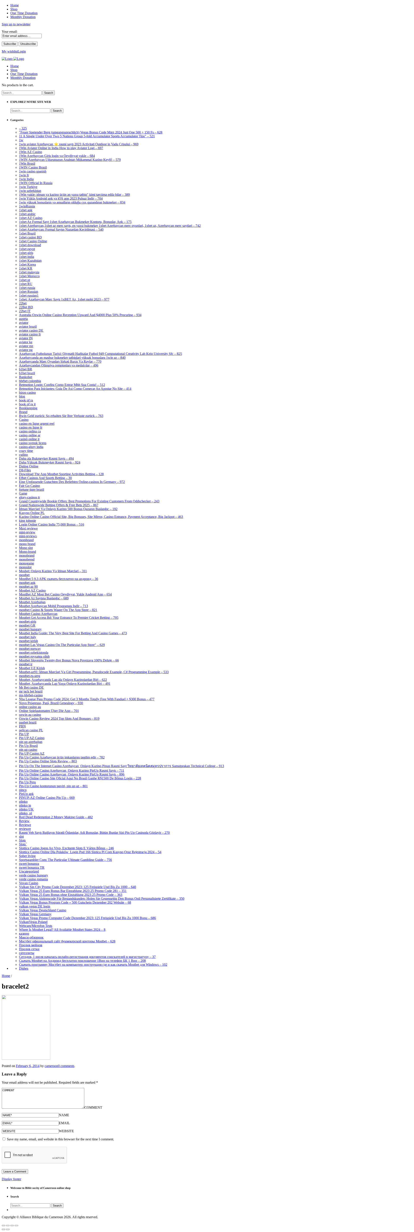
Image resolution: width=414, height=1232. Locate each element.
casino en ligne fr (30, 427)
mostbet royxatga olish (34, 656)
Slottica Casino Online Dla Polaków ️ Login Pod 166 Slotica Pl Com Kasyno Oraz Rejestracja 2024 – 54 (90, 852)
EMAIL (64, 1123)
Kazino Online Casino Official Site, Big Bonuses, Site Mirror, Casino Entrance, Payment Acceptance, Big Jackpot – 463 (101, 517)
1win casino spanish (32, 171)
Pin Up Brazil (28, 746)
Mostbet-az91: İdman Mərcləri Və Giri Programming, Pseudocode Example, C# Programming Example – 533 (94, 672)
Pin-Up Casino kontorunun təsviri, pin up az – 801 (53, 786)
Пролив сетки (29, 949)
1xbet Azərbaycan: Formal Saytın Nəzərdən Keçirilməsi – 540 (61, 229)
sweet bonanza (29, 863)
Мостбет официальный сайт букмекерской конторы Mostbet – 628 (67, 941)
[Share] (7, 1225)
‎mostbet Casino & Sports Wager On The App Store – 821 (58, 610)
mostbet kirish (28, 641)
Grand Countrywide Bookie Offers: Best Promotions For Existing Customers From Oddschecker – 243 (89, 501)
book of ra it (27, 404)
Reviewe (25, 825)
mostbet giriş (27, 621)
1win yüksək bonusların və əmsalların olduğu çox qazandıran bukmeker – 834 (72, 202)
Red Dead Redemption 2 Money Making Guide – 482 (56, 817)
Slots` (23, 844)
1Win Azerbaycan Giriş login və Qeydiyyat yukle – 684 (57, 156)
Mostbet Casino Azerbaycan (38, 614)
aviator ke (25, 342)
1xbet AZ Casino (30, 218)
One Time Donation (24, 74)
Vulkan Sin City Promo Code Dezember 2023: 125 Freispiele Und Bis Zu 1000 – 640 (77, 887)
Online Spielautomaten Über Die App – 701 (49, 711)
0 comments (66, 1066)
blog (22, 396)
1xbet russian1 (29, 295)
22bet (23, 303)
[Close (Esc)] (3, 1225)
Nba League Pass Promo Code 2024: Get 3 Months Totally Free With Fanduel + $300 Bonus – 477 (86, 699)
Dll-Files (25, 470)
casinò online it (29, 439)
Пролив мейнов (30, 945)
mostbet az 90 (28, 586)
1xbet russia (27, 288)
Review (24, 821)
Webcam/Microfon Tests (35, 926)
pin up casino (28, 749)
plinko (23, 801)
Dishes (23, 968)
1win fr (24, 175)
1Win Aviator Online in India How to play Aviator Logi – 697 (61, 148)
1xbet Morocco (29, 276)
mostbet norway (30, 648)
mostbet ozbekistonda (33, 652)
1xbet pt (24, 280)
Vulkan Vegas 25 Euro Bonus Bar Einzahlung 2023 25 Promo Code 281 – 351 (73, 891)
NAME (64, 1115)
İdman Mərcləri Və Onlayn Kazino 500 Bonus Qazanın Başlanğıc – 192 (68, 509)
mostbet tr (25, 664)
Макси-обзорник (31, 937)
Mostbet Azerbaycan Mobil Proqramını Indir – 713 (53, 606)
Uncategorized (29, 871)
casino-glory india (31, 447)
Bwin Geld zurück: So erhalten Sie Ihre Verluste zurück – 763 (61, 416)
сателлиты (26, 953)
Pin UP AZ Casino (31, 738)
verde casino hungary (33, 875)
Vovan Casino (28, 883)
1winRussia (27, 206)
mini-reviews (28, 536)
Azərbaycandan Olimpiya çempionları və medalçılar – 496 (58, 365)
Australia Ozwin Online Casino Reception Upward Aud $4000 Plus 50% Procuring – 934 (80, 315)
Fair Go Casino (29, 485)
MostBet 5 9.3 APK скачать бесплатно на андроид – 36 (58, 579)
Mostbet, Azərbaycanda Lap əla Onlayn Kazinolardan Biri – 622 (63, 680)
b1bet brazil (27, 373)
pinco (23, 790)
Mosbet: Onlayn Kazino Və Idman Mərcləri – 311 (53, 571)
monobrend (26, 559)
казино (24, 933)
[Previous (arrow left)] (3, 1229)
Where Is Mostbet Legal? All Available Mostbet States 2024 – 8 (62, 929)
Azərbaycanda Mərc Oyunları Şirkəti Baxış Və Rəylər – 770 (60, 361)
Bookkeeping (28, 408)
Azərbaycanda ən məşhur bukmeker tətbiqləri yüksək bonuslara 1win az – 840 (72, 357)
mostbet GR (27, 625)
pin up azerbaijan (30, 742)
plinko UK (26, 809)
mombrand (26, 540)
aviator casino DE (31, 330)
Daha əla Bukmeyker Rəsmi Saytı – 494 (46, 458)
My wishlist (10, 51)
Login (22, 51)
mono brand (27, 544)
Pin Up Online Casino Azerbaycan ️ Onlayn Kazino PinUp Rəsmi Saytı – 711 (71, 770)
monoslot (25, 567)
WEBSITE (66, 1131)
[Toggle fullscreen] (12, 1225)
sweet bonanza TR (31, 867)
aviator (23, 322)
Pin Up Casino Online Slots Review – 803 (48, 761)
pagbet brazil (27, 722)
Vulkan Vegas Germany (35, 914)
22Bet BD (26, 307)
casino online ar (29, 435)
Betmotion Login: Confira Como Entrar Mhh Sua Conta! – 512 (62, 385)
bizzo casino (27, 392)
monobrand (26, 555)
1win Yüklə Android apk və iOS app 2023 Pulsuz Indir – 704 (61, 198)
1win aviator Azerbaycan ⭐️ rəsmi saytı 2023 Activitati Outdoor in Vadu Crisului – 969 (78, 144)
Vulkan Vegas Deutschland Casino (42, 910)
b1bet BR (25, 369)
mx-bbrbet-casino (31, 695)
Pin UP (24, 734)
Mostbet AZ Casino (32, 590)
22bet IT (25, 311)
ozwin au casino (30, 714)
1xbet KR (25, 268)
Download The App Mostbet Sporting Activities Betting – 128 (61, 474)
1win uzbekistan (30, 191)
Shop (13, 70)
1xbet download (30, 245)
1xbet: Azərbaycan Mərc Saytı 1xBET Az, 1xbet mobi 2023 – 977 (64, 299)
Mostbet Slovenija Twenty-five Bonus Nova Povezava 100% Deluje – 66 (69, 660)
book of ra (26, 400)
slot (21, 836)
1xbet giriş (26, 253)
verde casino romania (33, 879)
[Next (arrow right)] (7, 1229)
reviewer (25, 829)
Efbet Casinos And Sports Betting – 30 (45, 478)
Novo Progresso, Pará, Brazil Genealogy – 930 (51, 703)
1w (21, 140)
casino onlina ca (30, 431)
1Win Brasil (27, 163)
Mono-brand (27, 551)
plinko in (25, 805)
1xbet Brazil (27, 233)
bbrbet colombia (30, 381)
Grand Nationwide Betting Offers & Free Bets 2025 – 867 (58, 505)
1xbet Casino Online (33, 241)
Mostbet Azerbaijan (32, 602)
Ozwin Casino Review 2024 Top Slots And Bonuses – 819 (59, 718)
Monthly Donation (23, 78)
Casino (23, 420)
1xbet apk (25, 210)
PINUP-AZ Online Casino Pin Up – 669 (47, 797)
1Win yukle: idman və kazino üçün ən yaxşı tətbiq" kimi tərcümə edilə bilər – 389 (74, 194)
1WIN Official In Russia (35, 183)
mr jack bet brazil (30, 691)
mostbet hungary (30, 629)
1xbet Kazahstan (30, 260)
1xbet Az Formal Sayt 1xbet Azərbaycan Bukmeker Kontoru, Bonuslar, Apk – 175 (75, 222)
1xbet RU (25, 284)
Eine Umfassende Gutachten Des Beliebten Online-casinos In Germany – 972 (72, 482)
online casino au (30, 707)
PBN (22, 726)
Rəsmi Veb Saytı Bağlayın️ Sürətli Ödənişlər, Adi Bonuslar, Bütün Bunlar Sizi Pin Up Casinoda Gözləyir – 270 (94, 832)
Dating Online (28, 466)
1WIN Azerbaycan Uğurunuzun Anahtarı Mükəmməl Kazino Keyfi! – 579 (70, 159)
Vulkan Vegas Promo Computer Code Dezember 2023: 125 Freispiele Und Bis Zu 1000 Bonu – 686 (87, 918)
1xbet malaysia (29, 272)
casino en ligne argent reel (36, 423)
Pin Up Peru (27, 782)
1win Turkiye (28, 187)
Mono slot (26, 548)
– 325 (23, 128)
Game (23, 493)
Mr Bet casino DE (31, 687)
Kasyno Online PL (32, 513)
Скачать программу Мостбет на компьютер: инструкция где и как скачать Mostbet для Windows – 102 (93, 964)
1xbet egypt (27, 249)
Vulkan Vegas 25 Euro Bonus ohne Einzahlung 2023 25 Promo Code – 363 (70, 895)
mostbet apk (27, 583)
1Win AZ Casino (30, 152)
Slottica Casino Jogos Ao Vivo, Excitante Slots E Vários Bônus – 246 (66, 848)
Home (14, 66)
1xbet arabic (27, 214)
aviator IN (26, 338)
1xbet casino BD (30, 237)
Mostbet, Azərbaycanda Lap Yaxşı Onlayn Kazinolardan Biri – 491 (64, 683)
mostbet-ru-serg (29, 676)
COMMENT (93, 1107)
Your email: (9, 31)
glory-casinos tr (29, 497)
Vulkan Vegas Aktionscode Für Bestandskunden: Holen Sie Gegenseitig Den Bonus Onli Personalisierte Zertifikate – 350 (101, 898)
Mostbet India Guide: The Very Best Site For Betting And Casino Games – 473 (73, 633)
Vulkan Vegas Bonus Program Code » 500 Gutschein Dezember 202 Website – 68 (75, 902)
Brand (23, 412)
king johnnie (27, 520)
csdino (23, 454)
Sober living (27, 856)
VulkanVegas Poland (33, 922)
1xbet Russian (28, 291)
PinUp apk (26, 794)
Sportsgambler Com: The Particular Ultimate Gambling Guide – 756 (65, 860)
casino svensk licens (32, 443)
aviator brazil (28, 326)
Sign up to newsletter (16, 24)
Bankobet (25, 377)
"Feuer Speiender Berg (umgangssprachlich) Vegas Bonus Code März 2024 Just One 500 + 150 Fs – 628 (90, 132)
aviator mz (26, 346)
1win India (26, 179)
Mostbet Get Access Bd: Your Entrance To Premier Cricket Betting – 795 (68, 617)
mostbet (24, 575)
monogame (26, 563)
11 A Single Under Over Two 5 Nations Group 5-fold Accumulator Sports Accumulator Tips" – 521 (87, 136)
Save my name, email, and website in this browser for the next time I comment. (60, 1139)
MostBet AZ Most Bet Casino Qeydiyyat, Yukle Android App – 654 (65, 594)
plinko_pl (25, 813)
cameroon (51, 1066)
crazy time (26, 451)
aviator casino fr (30, 334)
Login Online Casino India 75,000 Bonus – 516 (51, 524)
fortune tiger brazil (31, 489)
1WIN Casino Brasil (33, 167)
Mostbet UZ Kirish (32, 668)
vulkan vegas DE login (34, 906)
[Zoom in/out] (16, 1225)
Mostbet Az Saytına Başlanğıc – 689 (44, 598)
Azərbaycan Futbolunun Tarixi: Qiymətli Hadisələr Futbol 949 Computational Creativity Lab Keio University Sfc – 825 (100, 354)
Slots (22, 840)
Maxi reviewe (28, 528)
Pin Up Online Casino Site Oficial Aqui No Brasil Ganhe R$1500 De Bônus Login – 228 (80, 778)
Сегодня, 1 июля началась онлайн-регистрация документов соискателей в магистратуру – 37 (87, 957)
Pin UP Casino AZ (31, 753)
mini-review (27, 532)
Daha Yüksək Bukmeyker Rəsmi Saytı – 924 (49, 462)
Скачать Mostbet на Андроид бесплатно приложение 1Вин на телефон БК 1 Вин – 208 (82, 960)
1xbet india (26, 257)
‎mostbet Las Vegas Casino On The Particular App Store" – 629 (62, 645)
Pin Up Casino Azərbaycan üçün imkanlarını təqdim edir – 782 (62, 757)
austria (23, 319)
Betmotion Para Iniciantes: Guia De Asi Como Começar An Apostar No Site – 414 (75, 388)
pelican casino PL (31, 730)
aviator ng (26, 350)
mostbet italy (27, 637)
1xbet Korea (27, 264)
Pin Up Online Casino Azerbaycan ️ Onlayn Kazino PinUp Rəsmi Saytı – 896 (71, 774)
